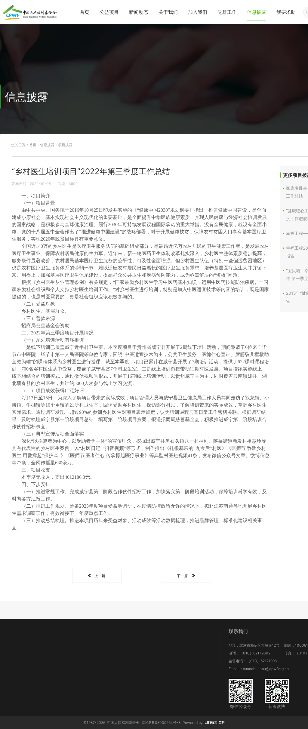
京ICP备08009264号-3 (161, 722)
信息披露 (256, 12)
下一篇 (182, 576)
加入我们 (197, 12)
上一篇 (99, 576)
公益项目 (109, 12)
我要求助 (286, 12)
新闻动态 (138, 12)
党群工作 (227, 12)
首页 (84, 12)
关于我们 (168, 12)
